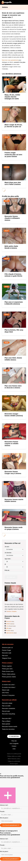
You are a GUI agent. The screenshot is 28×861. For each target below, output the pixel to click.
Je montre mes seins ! (8, 684)
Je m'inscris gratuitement (10, 825)
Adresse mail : (4, 805)
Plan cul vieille (6, 706)
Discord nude (6, 711)
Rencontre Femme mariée (9, 726)
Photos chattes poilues (8, 674)
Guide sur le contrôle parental (14, 753)
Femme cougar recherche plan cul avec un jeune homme (13, 154)
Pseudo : (2, 811)
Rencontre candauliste (8, 708)
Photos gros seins (7, 668)
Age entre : (8, 558)
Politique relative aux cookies (14, 756)
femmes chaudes (11, 611)
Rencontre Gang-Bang (8, 714)
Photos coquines (7, 666)
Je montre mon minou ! (8, 687)
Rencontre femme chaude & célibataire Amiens (12, 218)
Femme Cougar (6, 650)
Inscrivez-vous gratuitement (10, 60)
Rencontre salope (7, 703)
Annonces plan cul (7, 647)
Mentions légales (14, 763)
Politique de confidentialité (14, 761)
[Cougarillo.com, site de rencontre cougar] (6, 2)
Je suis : (7, 546)
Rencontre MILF (6, 718)
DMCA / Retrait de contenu (14, 758)
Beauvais (8, 621)
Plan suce (5, 655)
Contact (14, 746)
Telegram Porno (6, 658)
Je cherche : (8, 552)
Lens (7, 626)
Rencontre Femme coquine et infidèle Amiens (11, 443)
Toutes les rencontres (8, 729)
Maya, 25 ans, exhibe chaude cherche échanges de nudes (12, 97)
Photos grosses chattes (9, 676)
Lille (7, 628)
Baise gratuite (6, 724)
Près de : (7, 570)
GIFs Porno (5, 692)
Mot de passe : (4, 818)
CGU (14, 749)
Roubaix (8, 630)
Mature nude (5, 690)
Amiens (8, 623)
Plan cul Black (6, 721)
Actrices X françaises (8, 695)
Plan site (14, 741)
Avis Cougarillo (14, 743)
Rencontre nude (6, 653)
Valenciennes (9, 632)
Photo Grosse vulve (8, 671)
